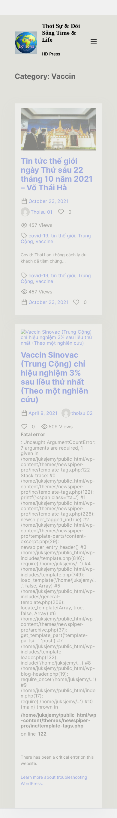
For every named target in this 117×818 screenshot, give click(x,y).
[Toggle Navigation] (93, 41)
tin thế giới (63, 236)
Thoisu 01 (41, 212)
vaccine (44, 241)
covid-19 (38, 236)
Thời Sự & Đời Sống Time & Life (61, 32)
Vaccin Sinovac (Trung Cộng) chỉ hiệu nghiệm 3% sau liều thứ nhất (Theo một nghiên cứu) (54, 377)
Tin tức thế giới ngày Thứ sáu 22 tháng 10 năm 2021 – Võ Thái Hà (57, 174)
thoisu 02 (82, 413)
